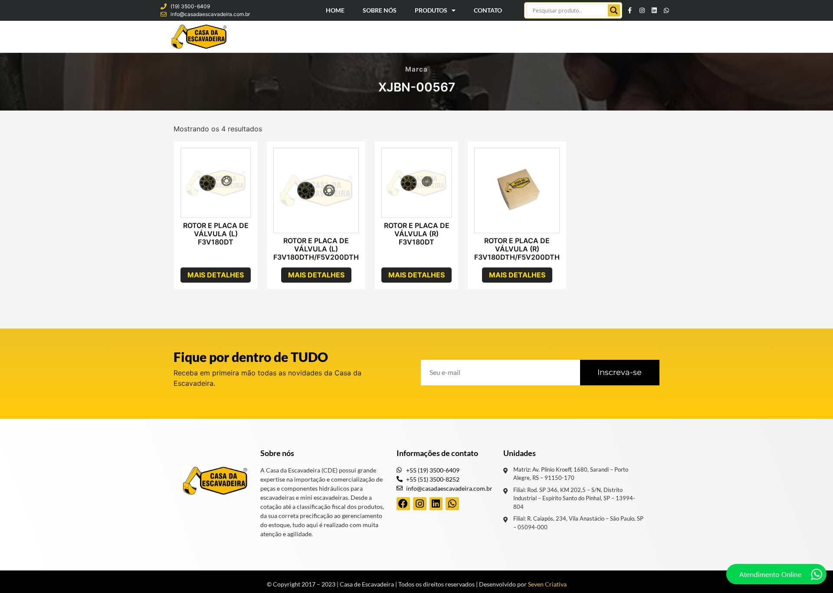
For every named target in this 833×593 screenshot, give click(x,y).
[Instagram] (642, 10)
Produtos (431, 10)
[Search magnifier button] (614, 10)
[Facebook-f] (630, 10)
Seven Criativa (547, 584)
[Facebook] (403, 504)
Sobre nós (277, 453)
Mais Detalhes (215, 274)
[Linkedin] (654, 10)
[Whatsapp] (666, 10)
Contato (488, 10)
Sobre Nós (380, 10)
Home (335, 10)
